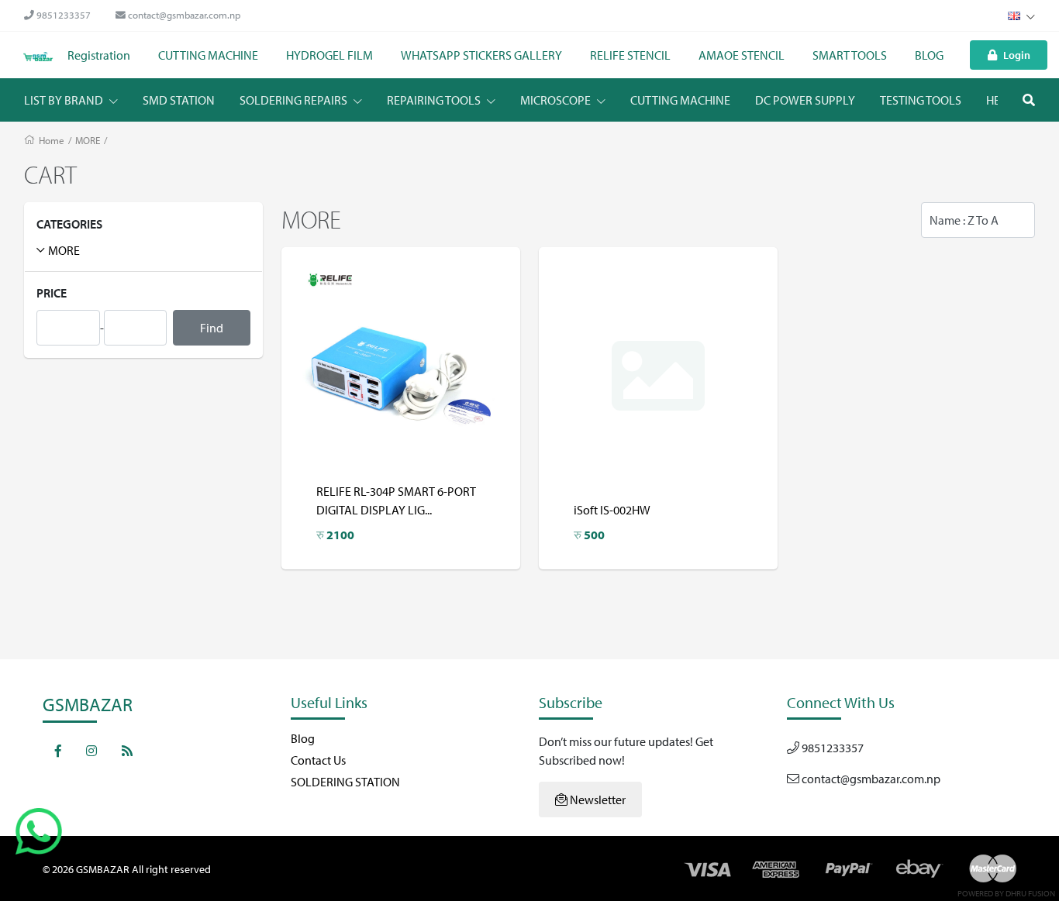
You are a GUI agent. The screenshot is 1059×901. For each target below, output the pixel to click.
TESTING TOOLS (920, 100)
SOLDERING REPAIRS (295, 100)
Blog (303, 738)
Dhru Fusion (1030, 893)
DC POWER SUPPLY (805, 100)
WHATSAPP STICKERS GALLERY (481, 55)
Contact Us (318, 760)
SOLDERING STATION (345, 781)
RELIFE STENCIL (630, 55)
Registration (98, 55)
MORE (87, 140)
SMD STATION (179, 100)
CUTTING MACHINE (208, 55)
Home (51, 140)
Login (1016, 54)
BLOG (929, 55)
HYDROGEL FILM (329, 55)
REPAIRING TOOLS (435, 100)
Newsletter (596, 799)
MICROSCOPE (556, 100)
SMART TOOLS (849, 55)
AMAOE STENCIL (742, 55)
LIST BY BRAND (64, 100)
